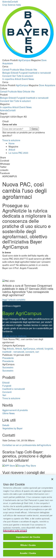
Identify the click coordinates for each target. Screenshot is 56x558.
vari (37, 351)
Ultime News (8, 413)
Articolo (10, 348)
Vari (14, 75)
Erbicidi (14, 72)
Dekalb (5, 425)
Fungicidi (23, 72)
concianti (29, 351)
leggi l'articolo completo (13, 299)
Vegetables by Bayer (12, 428)
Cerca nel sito (9, 124)
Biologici (6, 72)
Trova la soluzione (11, 140)
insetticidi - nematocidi (13, 351)
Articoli (18, 79)
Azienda (6, 1)
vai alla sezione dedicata (14, 336)
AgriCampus (24, 60)
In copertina (8, 79)
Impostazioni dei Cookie (28, 536)
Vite (35, 69)
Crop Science (11, 4)
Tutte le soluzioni (24, 75)
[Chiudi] (52, 479)
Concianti (7, 75)
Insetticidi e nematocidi (39, 72)
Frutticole (14, 69)
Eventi (25, 79)
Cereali (5, 69)
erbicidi (39, 348)
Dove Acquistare (47, 85)
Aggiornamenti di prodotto (15, 410)
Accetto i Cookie (28, 553)
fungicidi (49, 348)
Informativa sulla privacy (15, 530)
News (31, 79)
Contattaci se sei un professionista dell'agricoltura (26, 445)
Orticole (29, 69)
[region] (28, 516)
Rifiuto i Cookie (28, 545)
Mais (22, 69)
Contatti (14, 1)
